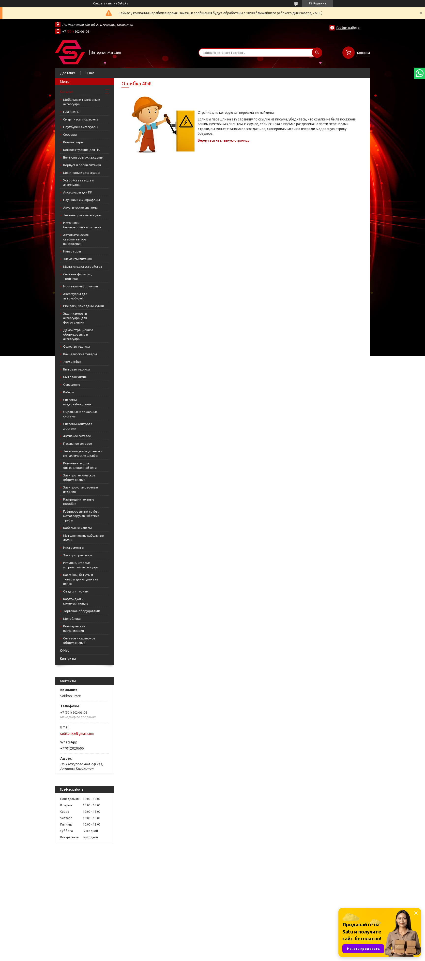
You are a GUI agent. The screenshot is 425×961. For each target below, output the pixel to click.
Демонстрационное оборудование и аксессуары (78, 334)
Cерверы (70, 134)
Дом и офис (72, 361)
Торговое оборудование (82, 611)
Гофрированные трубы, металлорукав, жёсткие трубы (81, 516)
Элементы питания (77, 259)
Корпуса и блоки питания (82, 165)
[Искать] (317, 52)
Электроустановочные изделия (80, 489)
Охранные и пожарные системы (80, 414)
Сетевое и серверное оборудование (79, 640)
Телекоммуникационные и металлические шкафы (83, 453)
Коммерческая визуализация (74, 628)
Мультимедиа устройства (82, 266)
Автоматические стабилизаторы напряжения (76, 239)
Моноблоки (72, 618)
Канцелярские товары (80, 354)
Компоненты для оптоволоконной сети (80, 465)
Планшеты (71, 111)
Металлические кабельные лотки (83, 538)
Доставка (68, 73)
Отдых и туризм (75, 591)
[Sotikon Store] (70, 52)
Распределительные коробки (78, 501)
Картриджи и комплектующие (75, 601)
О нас (90, 73)
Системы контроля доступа (77, 426)
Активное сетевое (77, 436)
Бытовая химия (75, 377)
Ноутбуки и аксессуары (80, 127)
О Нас (64, 650)
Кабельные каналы (77, 528)
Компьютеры (73, 142)
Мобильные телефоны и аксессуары (81, 102)
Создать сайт (103, 3)
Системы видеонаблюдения (77, 402)
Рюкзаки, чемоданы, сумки (83, 306)
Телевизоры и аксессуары (82, 215)
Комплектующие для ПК (81, 149)
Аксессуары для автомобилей (75, 296)
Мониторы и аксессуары (81, 172)
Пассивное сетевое (77, 443)
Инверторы (72, 251)
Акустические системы (80, 207)
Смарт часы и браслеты (81, 119)
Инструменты (73, 547)
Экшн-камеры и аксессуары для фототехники (75, 318)
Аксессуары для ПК (77, 192)
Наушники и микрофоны (81, 200)
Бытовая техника (76, 369)
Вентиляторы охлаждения (83, 157)
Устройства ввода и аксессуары (78, 182)
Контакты (68, 659)
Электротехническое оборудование (79, 477)
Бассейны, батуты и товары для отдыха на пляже (80, 579)
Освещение (71, 384)
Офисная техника (76, 346)
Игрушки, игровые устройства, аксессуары (81, 565)
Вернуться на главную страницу (223, 140)
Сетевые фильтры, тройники (77, 276)
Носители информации (80, 286)
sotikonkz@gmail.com (77, 734)
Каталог (66, 92)
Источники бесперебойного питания (82, 225)
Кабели (68, 392)
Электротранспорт (78, 555)
